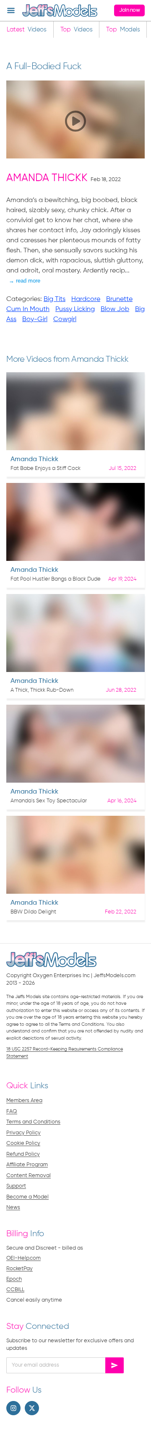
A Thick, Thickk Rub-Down (41, 690)
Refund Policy (23, 1154)
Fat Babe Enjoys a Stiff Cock (45, 468)
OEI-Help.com (23, 1258)
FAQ (11, 1111)
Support (16, 1186)
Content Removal (28, 1175)
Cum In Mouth (27, 309)
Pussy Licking (75, 309)
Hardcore (85, 299)
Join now (129, 10)
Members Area (24, 1100)
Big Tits (54, 299)
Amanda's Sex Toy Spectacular (48, 801)
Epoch (14, 1279)
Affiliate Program (27, 1164)
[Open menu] (11, 10)
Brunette (119, 299)
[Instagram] (13, 1408)
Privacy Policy (23, 1133)
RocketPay (19, 1268)
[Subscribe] (114, 1365)
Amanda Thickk (47, 178)
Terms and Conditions (33, 1122)
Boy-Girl (34, 319)
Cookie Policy (23, 1143)
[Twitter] (32, 1408)
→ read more (24, 281)
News (13, 1207)
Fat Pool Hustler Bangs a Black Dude (55, 579)
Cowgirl (64, 319)
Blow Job (115, 309)
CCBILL (15, 1289)
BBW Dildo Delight (33, 912)
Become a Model (27, 1197)
